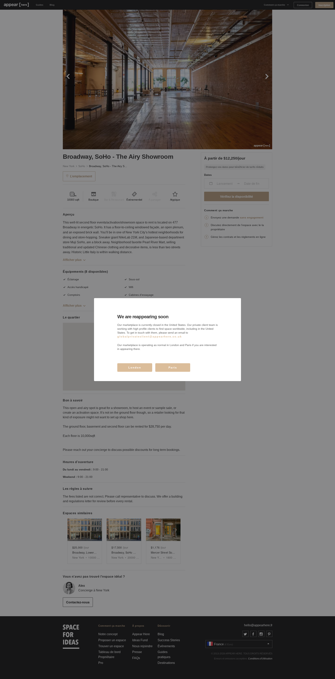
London (134, 367)
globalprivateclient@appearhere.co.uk (149, 336)
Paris (172, 367)
